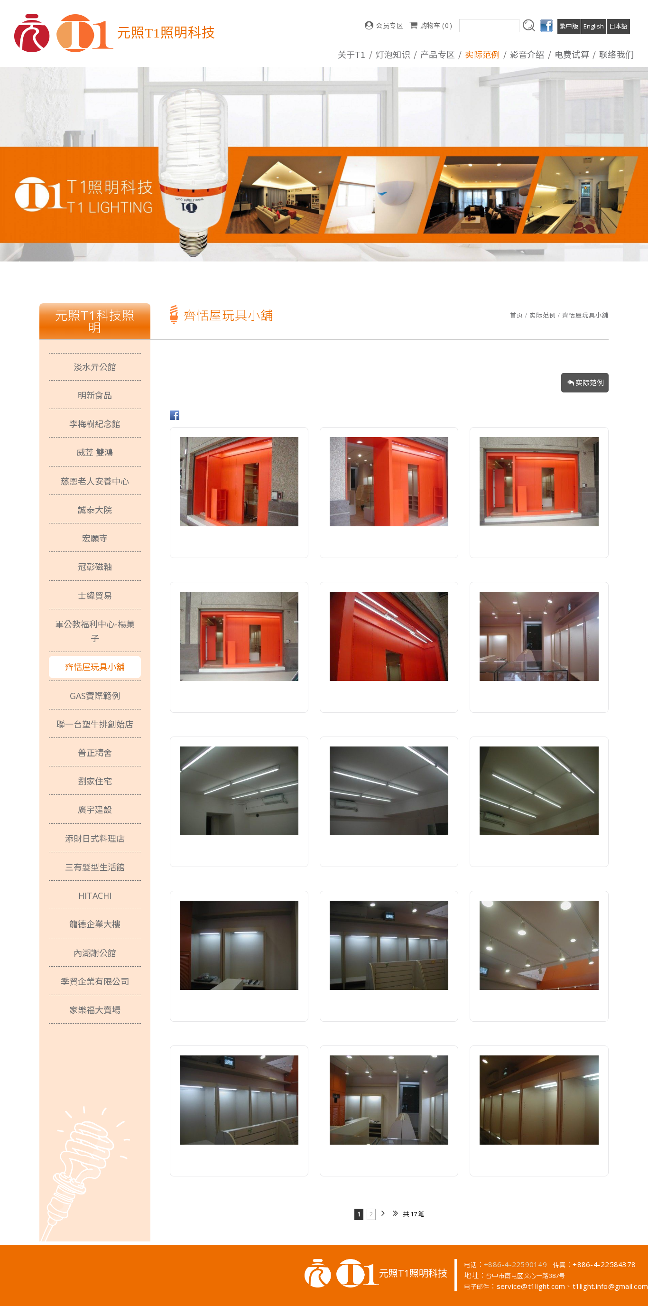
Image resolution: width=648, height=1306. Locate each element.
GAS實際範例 (95, 695)
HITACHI (94, 895)
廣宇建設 (95, 809)
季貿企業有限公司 (95, 981)
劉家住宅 (95, 781)
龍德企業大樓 (94, 924)
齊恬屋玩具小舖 (585, 315)
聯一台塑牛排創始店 (94, 724)
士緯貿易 (95, 595)
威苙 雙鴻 (94, 452)
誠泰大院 (95, 509)
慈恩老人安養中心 (95, 481)
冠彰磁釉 (95, 566)
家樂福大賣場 (94, 1010)
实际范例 (542, 315)
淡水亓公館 (95, 367)
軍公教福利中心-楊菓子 (95, 631)
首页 (516, 315)
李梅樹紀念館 (94, 423)
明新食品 (95, 395)
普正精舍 (95, 752)
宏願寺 (95, 538)
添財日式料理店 (95, 838)
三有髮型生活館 (95, 867)
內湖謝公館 (95, 953)
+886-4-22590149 (515, 1264)
